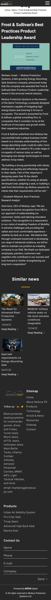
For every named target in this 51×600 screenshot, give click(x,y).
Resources (32, 420)
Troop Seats (11, 522)
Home (7, 10)
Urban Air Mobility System (19, 512)
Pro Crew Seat (12, 517)
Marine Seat (11, 531)
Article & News (35, 416)
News (14, 10)
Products (31, 407)
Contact (31, 429)
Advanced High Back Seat (19, 526)
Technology (33, 411)
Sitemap (31, 425)
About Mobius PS (36, 402)
